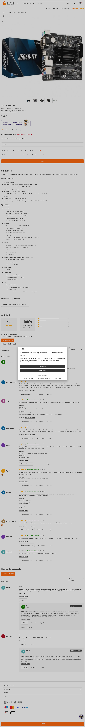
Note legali (58, 378)
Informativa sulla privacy (44, 378)
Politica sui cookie (29, 378)
